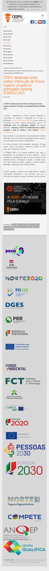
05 (20, 68)
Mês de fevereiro (8, 34)
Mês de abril (6, 40)
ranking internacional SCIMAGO (21, 120)
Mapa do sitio (35, 562)
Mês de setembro (8, 55)
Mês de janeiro (7, 31)
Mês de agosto (7, 52)
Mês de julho (7, 49)
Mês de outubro (7, 57)
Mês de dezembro (8, 63)
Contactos (26, 560)
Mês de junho (7, 46)
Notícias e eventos (9, 68)
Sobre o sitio (25, 562)
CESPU (14, 17)
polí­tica (36, 2)
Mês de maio (7, 43)
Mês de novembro (8, 60)
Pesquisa (18, 560)
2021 (16, 68)
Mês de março (7, 37)
